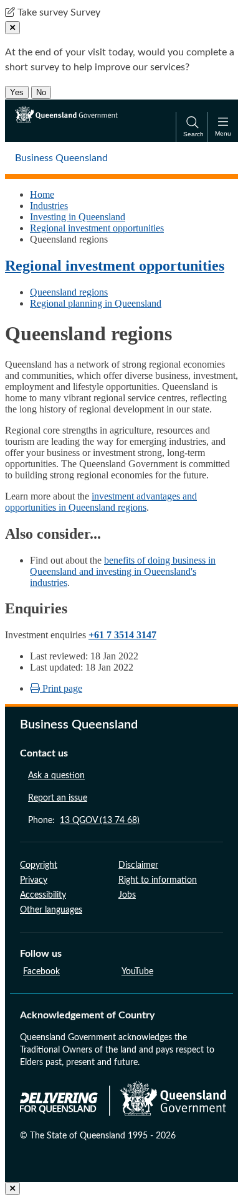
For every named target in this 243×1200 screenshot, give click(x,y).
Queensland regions (69, 292)
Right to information (157, 880)
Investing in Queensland (77, 217)
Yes (17, 92)
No (41, 92)
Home (42, 194)
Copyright (38, 865)
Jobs (127, 895)
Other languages (51, 910)
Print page (61, 688)
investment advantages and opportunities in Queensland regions (101, 502)
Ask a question (56, 775)
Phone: (84, 820)
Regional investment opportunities (97, 228)
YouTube (137, 971)
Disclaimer (138, 865)
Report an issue (57, 798)
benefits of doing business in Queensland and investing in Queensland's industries (123, 571)
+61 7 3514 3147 (122, 635)
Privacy (33, 880)
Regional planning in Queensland (95, 303)
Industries (49, 205)
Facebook (41, 971)
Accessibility (43, 895)
